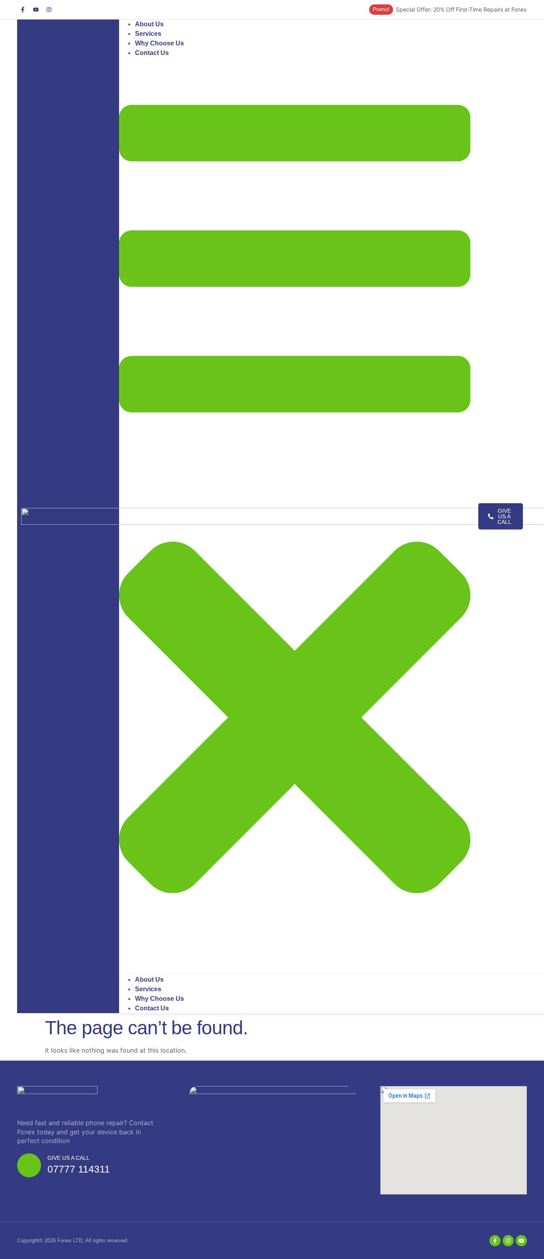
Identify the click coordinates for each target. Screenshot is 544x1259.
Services (148, 989)
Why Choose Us (159, 998)
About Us (149, 979)
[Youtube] (35, 9)
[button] (294, 516)
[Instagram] (49, 9)
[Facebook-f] (22, 9)
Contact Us (152, 52)
